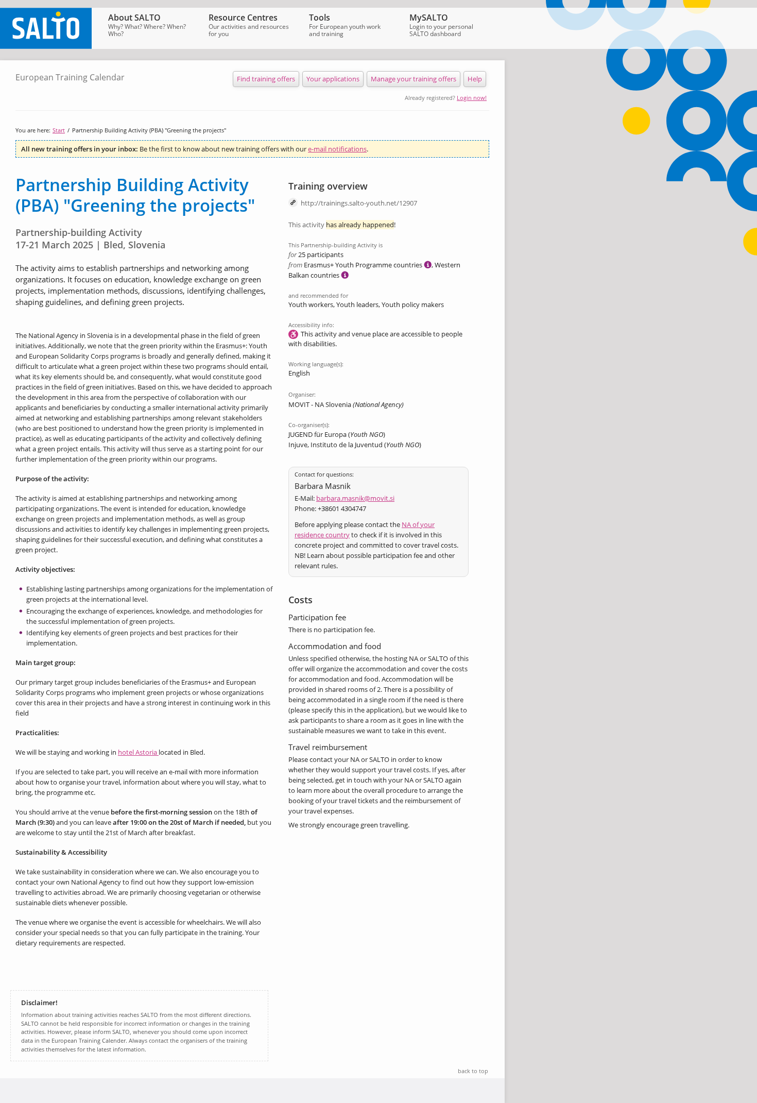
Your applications (332, 78)
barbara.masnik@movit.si (355, 498)
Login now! (472, 97)
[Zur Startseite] (46, 46)
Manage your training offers (413, 78)
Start (59, 130)
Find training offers (266, 78)
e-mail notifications (337, 149)
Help (475, 78)
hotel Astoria (138, 752)
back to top (473, 1071)
